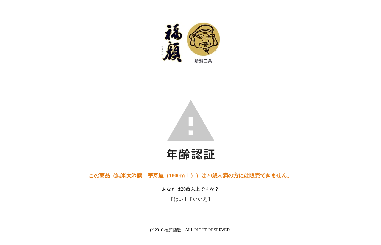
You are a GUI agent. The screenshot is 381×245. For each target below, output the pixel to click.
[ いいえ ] (200, 199)
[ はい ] (178, 199)
